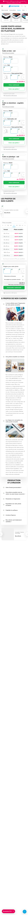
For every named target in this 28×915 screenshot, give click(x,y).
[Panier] (25, 6)
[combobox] (14, 222)
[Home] (14, 6)
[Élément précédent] (4, 77)
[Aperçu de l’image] (14, 49)
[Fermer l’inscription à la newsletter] (13, 911)
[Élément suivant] (25, 10)
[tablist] (14, 225)
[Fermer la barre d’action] (25, 2)
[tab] (8, 225)
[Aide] (24, 911)
